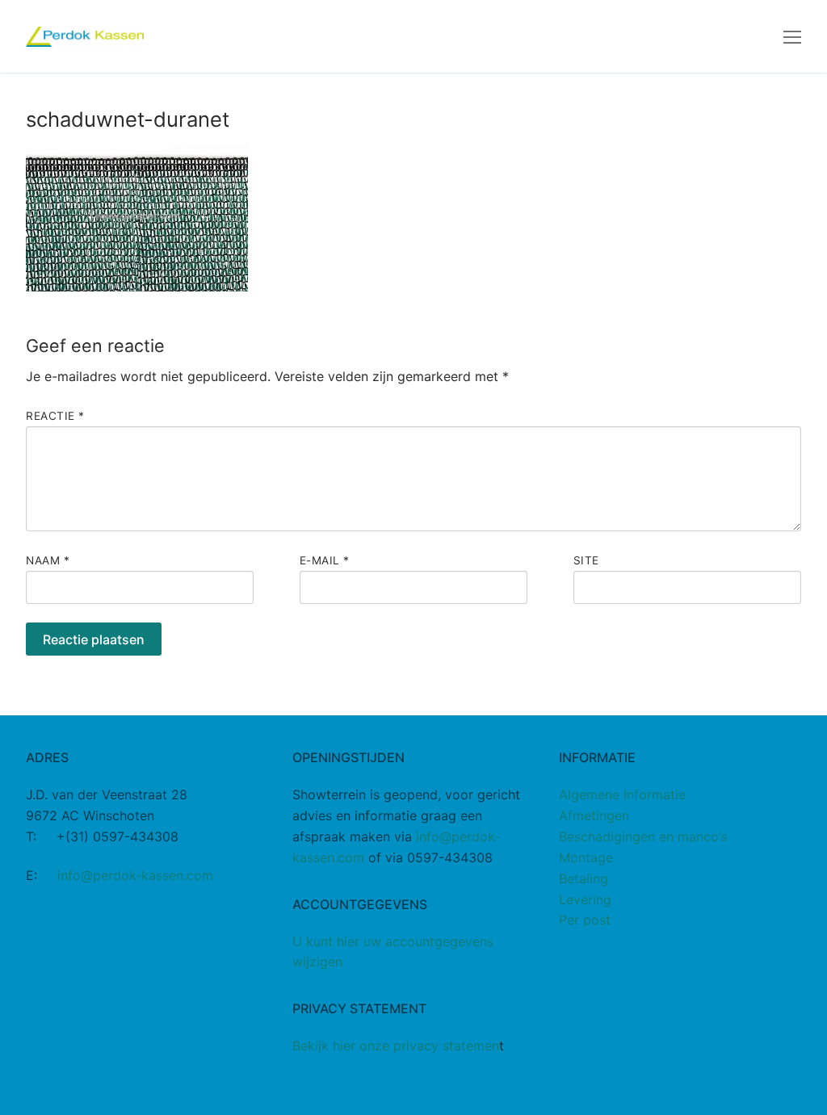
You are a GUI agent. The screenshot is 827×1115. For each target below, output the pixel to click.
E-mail (325, 560)
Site (586, 560)
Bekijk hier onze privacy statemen (395, 1045)
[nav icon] (792, 36)
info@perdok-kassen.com (135, 875)
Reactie (55, 415)
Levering (585, 899)
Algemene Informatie (622, 794)
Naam (47, 560)
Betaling (583, 878)
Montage (586, 857)
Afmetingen (594, 815)
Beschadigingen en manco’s (643, 836)
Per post (585, 920)
